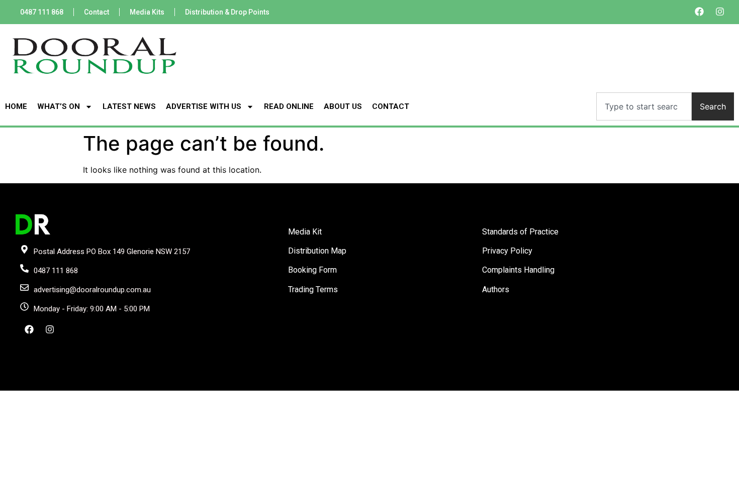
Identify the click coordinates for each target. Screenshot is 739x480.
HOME (16, 106)
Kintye (489, 382)
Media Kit (305, 231)
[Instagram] (720, 12)
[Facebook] (699, 12)
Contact (96, 12)
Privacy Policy (507, 251)
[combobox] (644, 106)
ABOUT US (343, 106)
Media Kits (147, 12)
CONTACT (390, 106)
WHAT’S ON (58, 106)
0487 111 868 (41, 12)
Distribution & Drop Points (227, 12)
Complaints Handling (518, 270)
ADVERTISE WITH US (203, 106)
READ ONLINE (289, 106)
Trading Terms (313, 289)
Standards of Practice (520, 231)
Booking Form (312, 270)
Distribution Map (317, 251)
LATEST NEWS (129, 106)
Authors (495, 289)
